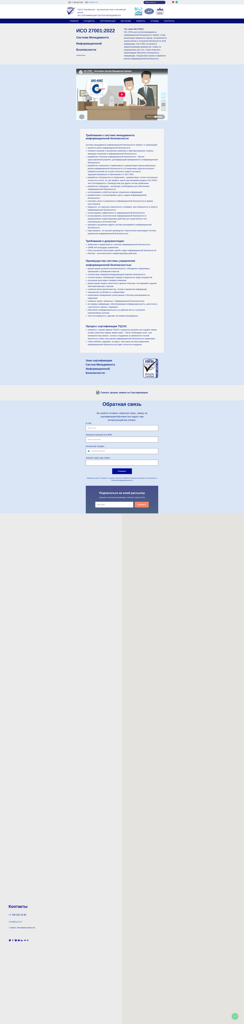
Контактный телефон (95, 446)
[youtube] (19, 940)
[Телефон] (27, 940)
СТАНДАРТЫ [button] (89, 21)
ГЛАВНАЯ (74, 21)
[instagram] (16, 940)
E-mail (88, 423)
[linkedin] (21, 940)
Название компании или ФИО (99, 435)
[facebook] (13, 940)
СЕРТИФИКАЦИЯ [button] (107, 21)
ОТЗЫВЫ (154, 21)
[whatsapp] (10, 940)
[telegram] (24, 940)
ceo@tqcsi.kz (93, 2)
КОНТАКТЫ (169, 21)
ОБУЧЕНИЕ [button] (126, 21)
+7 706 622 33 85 (77, 2)
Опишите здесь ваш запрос (98, 458)
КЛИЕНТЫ (140, 21)
